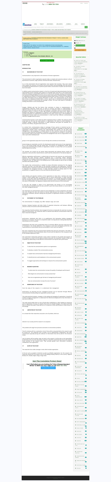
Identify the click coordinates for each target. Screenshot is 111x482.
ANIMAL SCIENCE (79, 166)
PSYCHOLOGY (79, 392)
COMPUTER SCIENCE (80, 218)
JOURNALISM (79, 315)
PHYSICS (78, 378)
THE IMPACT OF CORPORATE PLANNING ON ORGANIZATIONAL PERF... (80, 88)
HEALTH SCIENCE (79, 283)
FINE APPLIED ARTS (80, 255)
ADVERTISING (79, 143)
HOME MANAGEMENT (80, 291)
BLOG (76, 24)
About (81, 3)
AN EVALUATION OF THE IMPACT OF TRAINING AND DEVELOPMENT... (80, 105)
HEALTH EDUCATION (80, 280)
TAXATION (78, 440)
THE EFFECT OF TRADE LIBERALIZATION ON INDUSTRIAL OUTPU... (80, 119)
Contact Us (86, 3)
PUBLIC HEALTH (79, 400)
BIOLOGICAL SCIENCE (80, 182)
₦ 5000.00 (82, 40)
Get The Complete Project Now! (47, 60)
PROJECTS (42, 24)
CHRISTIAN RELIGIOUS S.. (81, 208)
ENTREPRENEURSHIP (80, 243)
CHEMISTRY (78, 205)
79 (80, 43)
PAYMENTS (69, 24)
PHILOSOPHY (79, 370)
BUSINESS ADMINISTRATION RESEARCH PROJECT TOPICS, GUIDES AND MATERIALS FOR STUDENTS (51, 29)
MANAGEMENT (79, 330)
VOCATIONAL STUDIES (80, 465)
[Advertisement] (56, 14)
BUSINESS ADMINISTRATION (37, 31)
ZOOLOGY (78, 468)
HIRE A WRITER (59, 24)
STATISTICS (78, 437)
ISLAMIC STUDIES (79, 312)
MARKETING (78, 337)
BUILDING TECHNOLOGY (81, 194)
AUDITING (78, 172)
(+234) (51, 4)
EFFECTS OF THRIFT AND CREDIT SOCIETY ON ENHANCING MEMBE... (80, 62)
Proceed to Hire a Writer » (48, 368)
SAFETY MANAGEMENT (81, 421)
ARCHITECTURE (79, 169)
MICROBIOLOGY (79, 358)
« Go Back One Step (27, 29)
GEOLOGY (78, 272)
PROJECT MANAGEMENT (81, 389)
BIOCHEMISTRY (79, 179)
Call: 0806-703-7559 (80, 45)
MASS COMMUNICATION (81, 340)
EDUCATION (78, 232)
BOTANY (78, 185)
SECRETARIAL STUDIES (80, 424)
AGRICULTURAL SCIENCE (81, 160)
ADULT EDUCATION (80, 140)
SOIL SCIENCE (79, 434)
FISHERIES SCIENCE (80, 258)
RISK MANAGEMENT (80, 418)
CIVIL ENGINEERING (80, 212)
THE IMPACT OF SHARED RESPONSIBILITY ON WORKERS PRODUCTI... (80, 100)
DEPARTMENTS (50, 24)
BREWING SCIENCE (80, 188)
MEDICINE (78, 355)
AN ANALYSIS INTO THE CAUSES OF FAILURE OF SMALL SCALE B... (80, 94)
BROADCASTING (79, 191)
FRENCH (78, 269)
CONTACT (83, 24)
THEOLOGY (78, 448)
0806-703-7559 (62, 366)
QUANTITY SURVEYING (80, 410)
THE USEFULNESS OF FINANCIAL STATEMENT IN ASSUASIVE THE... (80, 75)
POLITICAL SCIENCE (80, 381)
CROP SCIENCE (79, 226)
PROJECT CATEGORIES (27, 31)
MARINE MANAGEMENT (81, 333)
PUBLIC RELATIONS (80, 403)
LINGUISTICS (79, 327)
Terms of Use (55, 478)
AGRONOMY (78, 163)
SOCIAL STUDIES (79, 428)
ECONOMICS (79, 229)
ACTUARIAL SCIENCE (80, 137)
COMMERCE (78, 215)
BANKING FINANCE (80, 175)
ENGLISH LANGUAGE (80, 240)
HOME (35, 24)
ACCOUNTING (79, 133)
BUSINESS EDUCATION (81, 202)
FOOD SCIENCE (79, 261)
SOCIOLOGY (78, 431)
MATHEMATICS (79, 343)
